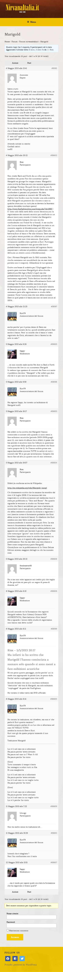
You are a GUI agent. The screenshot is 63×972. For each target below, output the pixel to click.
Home (7, 41)
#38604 (53, 463)
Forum (14, 41)
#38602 (53, 155)
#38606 (53, 591)
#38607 (54, 862)
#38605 (54, 344)
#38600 (53, 699)
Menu (33, 22)
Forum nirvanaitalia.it (29, 41)
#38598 (54, 382)
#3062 (54, 68)
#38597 (54, 306)
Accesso (15, 937)
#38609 (53, 806)
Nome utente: (13, 913)
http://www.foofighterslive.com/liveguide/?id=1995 (29, 209)
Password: (11, 922)
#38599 (54, 629)
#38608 (53, 559)
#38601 (54, 833)
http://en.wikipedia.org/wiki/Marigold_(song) (27, 488)
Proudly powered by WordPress (21, 964)
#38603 (54, 411)
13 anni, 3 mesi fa (36, 50)
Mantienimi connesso (18, 930)
